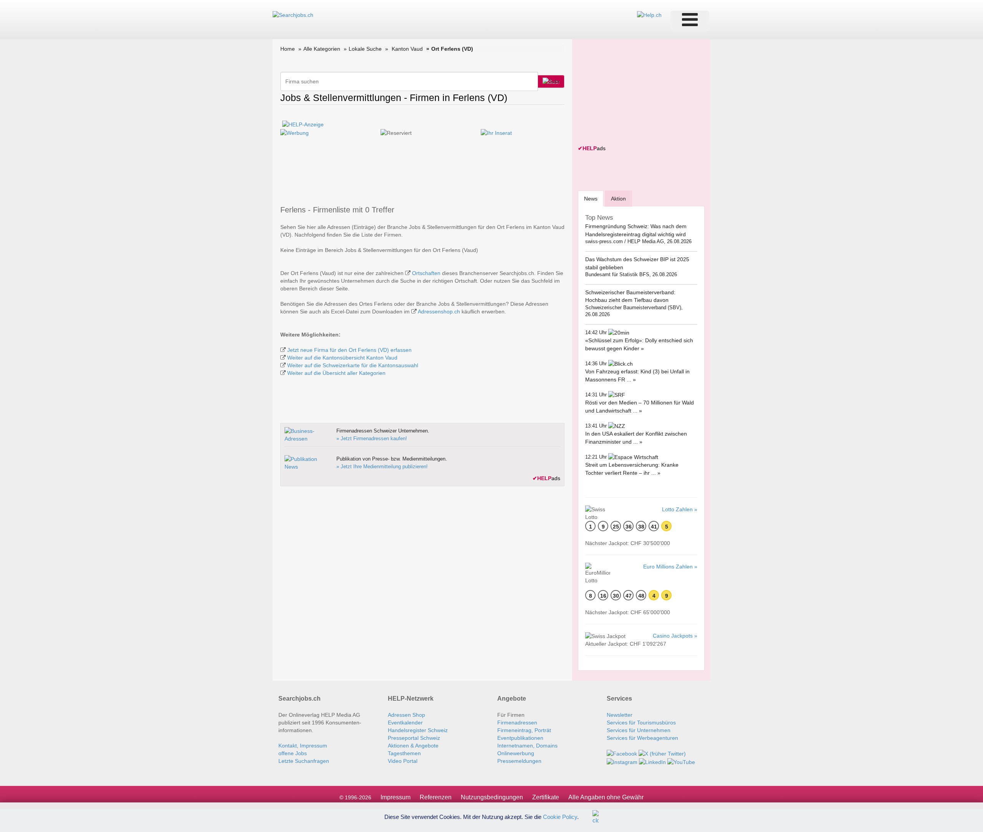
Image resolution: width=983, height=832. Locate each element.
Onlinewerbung (515, 753)
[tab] (591, 198)
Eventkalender (405, 722)
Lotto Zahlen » (679, 509)
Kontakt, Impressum (302, 746)
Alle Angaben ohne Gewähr (606, 797)
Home (287, 49)
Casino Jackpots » (675, 636)
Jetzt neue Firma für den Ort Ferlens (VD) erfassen (349, 350)
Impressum (395, 797)
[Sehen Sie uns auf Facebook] (622, 753)
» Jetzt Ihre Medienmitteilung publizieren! (382, 466)
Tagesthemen (404, 753)
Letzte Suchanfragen (303, 761)
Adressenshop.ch (439, 311)
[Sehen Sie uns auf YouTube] (681, 761)
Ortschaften (426, 273)
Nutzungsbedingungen (492, 797)
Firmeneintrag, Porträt (524, 730)
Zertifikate (545, 797)
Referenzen (436, 797)
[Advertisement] (635, 93)
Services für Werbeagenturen (642, 738)
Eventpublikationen (520, 738)
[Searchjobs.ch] (293, 15)
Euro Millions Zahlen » (670, 567)
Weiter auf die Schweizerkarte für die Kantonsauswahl (352, 365)
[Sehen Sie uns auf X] (662, 753)
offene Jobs (292, 753)
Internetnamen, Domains (527, 746)
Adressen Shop (406, 715)
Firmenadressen (517, 722)
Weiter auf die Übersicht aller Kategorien (336, 373)
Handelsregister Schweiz (418, 730)
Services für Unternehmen (638, 730)
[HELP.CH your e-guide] (649, 15)
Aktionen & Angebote (413, 746)
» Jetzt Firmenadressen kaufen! (371, 438)
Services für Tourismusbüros (641, 722)
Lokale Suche (365, 49)
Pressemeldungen (519, 761)
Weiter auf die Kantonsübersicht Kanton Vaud (342, 358)
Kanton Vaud (407, 49)
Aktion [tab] (618, 199)
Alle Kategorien (321, 49)
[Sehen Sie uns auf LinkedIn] (652, 761)
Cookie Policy (560, 816)
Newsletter (619, 715)
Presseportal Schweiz (414, 738)
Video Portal (402, 761)
